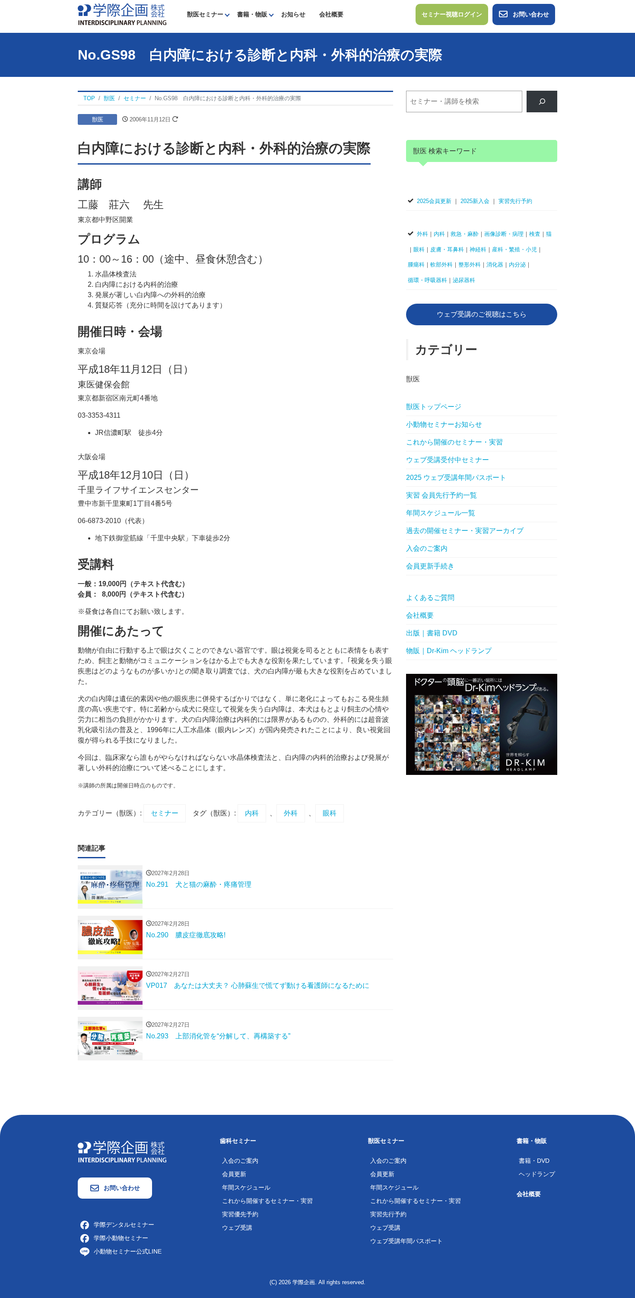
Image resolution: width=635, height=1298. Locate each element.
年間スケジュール (246, 1187)
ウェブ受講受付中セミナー (447, 459)
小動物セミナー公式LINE (128, 1251)
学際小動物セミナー (121, 1238)
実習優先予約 (240, 1214)
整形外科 (469, 264)
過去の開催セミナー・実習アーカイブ (465, 530)
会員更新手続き (430, 566)
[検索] (542, 101)
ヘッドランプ (537, 1174)
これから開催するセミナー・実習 (267, 1200)
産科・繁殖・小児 (514, 249)
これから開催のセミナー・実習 (454, 442)
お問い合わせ (531, 14)
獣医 (97, 119)
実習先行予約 (515, 201)
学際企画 (303, 1282)
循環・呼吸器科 (427, 280)
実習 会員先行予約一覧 (441, 495)
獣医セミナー (205, 14)
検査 (534, 234)
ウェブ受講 (237, 1227)
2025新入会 (474, 201)
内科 (252, 813)
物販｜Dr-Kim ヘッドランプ (449, 650)
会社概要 (331, 14)
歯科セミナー (238, 1140)
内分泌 (517, 264)
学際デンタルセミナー (124, 1224)
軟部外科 (441, 264)
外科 (291, 813)
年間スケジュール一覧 (440, 513)
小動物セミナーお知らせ (444, 424)
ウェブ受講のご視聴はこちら (482, 314)
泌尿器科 (464, 280)
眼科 (330, 813)
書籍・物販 (252, 14)
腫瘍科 (416, 264)
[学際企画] (122, 13)
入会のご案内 (427, 548)
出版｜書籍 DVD (431, 633)
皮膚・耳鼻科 (447, 249)
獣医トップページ (433, 406)
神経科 (478, 249)
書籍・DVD (534, 1160)
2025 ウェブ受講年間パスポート (456, 477)
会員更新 (234, 1174)
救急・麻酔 (465, 234)
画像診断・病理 (504, 234)
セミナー (164, 813)
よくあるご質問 (430, 597)
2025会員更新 (434, 201)
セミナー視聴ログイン (452, 14)
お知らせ (293, 14)
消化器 (494, 264)
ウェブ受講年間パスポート (406, 1241)
